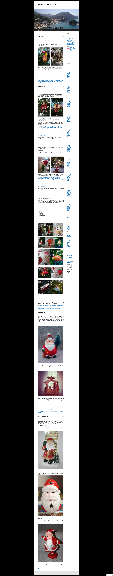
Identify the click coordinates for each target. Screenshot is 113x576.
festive (45, 79)
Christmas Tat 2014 (43, 312)
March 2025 (68, 79)
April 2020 (68, 134)
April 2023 (68, 100)
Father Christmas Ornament (44, 179)
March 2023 (68, 101)
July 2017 (68, 165)
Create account (69, 232)
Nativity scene (44, 411)
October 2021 (68, 117)
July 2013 (68, 210)
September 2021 (69, 118)
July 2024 (68, 86)
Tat (40, 78)
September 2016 (69, 174)
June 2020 (68, 132)
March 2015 (68, 191)
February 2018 (69, 158)
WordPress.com (69, 236)
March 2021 (68, 124)
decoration (39, 79)
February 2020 (69, 136)
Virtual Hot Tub (69, 229)
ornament (53, 80)
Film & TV (68, 220)
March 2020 (68, 135)
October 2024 (68, 83)
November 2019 (69, 139)
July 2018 (68, 154)
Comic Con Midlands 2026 (70, 44)
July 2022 (68, 109)
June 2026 (68, 65)
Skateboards (68, 223)
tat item (54, 81)
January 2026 (68, 69)
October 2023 (68, 95)
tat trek (56, 81)
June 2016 (68, 177)
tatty (57, 81)
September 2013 (69, 208)
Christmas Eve (60, 566)
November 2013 (69, 206)
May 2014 (68, 200)
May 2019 (68, 144)
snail (43, 81)
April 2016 (68, 179)
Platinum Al (59, 80)
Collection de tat (61, 127)
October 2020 (68, 128)
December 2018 (69, 149)
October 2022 (68, 106)
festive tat (47, 79)
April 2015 (68, 190)
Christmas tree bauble (56, 127)
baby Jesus (48, 409)
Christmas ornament (46, 127)
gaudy (49, 79)
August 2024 (68, 85)
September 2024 (69, 84)
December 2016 (69, 171)
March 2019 (68, 146)
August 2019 (68, 141)
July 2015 (68, 187)
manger (39, 411)
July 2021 (68, 120)
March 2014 (68, 202)
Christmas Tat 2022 (43, 86)
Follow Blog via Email (70, 264)
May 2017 (68, 167)
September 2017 (69, 163)
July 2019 (68, 142)
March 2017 (68, 169)
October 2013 (68, 207)
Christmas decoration (57, 78)
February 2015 (69, 192)
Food (67, 243)
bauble (46, 78)
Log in (68, 233)
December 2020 (69, 126)
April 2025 (68, 78)
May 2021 (68, 122)
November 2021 (69, 116)
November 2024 (69, 82)
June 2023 (68, 98)
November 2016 (69, 172)
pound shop (50, 411)
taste (45, 81)
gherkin (51, 179)
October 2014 (68, 196)
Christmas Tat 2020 (43, 134)
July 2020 (68, 131)
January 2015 (68, 193)
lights (61, 410)
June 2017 (68, 166)
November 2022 (69, 105)
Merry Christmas (40, 80)
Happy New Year (53, 79)
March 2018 (68, 157)
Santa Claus (59, 307)
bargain (51, 409)
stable (58, 411)
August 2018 (68, 153)
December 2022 (69, 104)
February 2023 (69, 102)
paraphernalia (54, 307)
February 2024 (69, 91)
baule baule (48, 78)
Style (67, 224)
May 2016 (68, 178)
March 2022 (68, 112)
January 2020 (68, 137)
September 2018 (69, 152)
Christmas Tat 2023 (43, 36)
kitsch (59, 79)
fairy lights (42, 410)
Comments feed (69, 235)
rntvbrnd (70, 50)
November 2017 (69, 161)
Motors (68, 244)
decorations (42, 79)
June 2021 (68, 121)
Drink (67, 219)
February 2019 (69, 147)
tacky (43, 308)
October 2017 (68, 162)
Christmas (53, 78)
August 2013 (68, 209)
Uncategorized (69, 228)
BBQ (53, 126)
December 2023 (69, 93)
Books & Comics (69, 218)
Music (68, 222)
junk (57, 79)
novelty (47, 80)
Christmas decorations (41, 127)
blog (51, 78)
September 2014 (69, 197)
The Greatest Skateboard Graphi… (72, 48)
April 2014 (68, 201)
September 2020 (69, 129)
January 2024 (68, 92)
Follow (68, 271)
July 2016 (68, 176)
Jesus (58, 410)
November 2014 (69, 195)
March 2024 (68, 90)
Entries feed (68, 234)
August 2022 (68, 108)
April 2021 (68, 123)
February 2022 (69, 113)
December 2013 (69, 205)
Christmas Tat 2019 (43, 185)
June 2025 (68, 76)
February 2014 (69, 203)
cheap (53, 409)
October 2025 (68, 72)
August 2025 (68, 74)
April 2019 (68, 145)
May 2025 (68, 77)
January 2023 (68, 103)
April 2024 (68, 89)
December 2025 (69, 70)
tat (48, 81)
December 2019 (69, 138)
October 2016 (68, 173)
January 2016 (68, 182)
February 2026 (69, 68)
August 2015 (68, 186)
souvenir (41, 308)
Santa (57, 307)
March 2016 (68, 180)
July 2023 (68, 97)
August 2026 (68, 63)
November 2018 (69, 150)
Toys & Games (69, 226)
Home (39, 30)
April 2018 (68, 156)
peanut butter (56, 80)
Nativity (41, 411)
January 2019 (68, 148)
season (54, 567)
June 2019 (68, 143)
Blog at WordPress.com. (56, 572)
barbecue (46, 126)
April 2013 (68, 213)
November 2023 (69, 94)
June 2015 (68, 188)
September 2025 (69, 73)
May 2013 (68, 212)
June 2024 (68, 87)
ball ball (44, 78)
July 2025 (68, 75)
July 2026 (68, 64)
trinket (55, 308)
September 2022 (69, 107)
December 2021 (69, 115)
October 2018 (68, 151)
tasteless (47, 81)
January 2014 (68, 204)
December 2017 (69, 160)
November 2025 (69, 71)
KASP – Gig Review (72, 56)
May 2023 (68, 99)
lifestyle (61, 79)
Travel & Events (69, 227)
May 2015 (68, 189)
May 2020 (68, 133)
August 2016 (68, 175)
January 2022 (68, 114)
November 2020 (69, 127)
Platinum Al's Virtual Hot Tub (47, 5)
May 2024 (68, 88)
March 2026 (68, 67)
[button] (44, 165)
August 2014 (68, 198)
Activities (68, 217)
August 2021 (68, 119)
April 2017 (68, 168)
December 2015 (69, 183)
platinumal (70, 47)
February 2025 (69, 80)
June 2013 (68, 211)
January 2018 (68, 159)
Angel (44, 409)
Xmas (59, 567)
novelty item (50, 80)
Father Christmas (46, 410)
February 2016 (69, 181)
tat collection (51, 81)
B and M (46, 409)
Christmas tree (51, 127)
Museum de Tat (44, 80)
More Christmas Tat (43, 416)
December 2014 (69, 194)
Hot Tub (56, 79)
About (41, 30)
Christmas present (47, 306)
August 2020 (68, 130)
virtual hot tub (60, 81)
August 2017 (68, 164)
